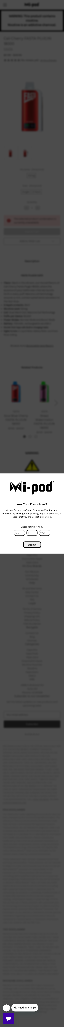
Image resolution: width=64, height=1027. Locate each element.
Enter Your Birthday (32, 526)
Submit (32, 544)
